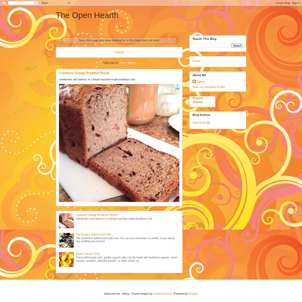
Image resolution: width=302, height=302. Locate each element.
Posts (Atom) (127, 62)
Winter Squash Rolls (88, 253)
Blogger (192, 293)
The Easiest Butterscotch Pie (93, 234)
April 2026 (199, 122)
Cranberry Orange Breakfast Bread (84, 73)
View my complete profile (208, 87)
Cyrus (201, 81)
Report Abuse (197, 100)
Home (119, 52)
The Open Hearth (87, 15)
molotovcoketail (162, 293)
